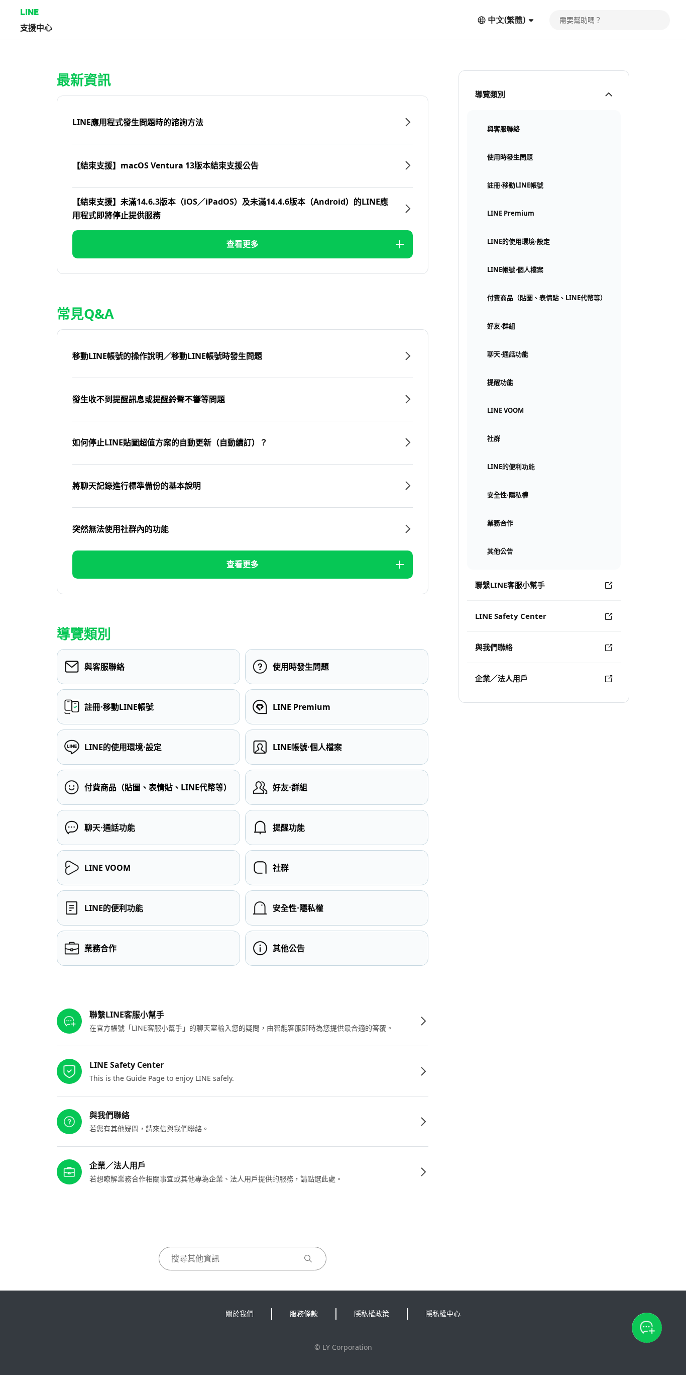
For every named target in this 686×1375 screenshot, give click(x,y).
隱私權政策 (371, 1313)
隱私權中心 (443, 1313)
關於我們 (239, 1313)
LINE (29, 12)
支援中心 (36, 27)
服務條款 (304, 1313)
